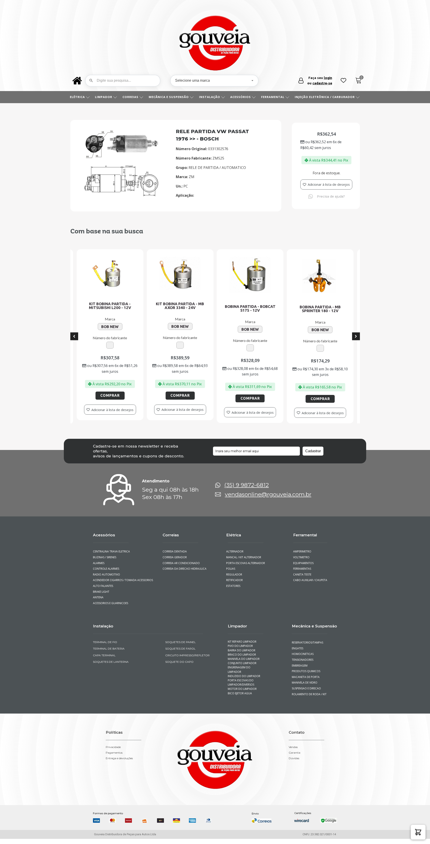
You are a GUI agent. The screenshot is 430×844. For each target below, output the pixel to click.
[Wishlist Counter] (343, 80)
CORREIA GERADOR (175, 562)
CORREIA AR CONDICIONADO (181, 568)
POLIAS (230, 574)
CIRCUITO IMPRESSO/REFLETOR (187, 660)
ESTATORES (233, 591)
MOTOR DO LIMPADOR (242, 694)
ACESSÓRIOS (240, 97)
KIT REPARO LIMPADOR (242, 647)
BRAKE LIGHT (101, 597)
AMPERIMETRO (302, 557)
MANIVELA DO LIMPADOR (244, 664)
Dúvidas (294, 763)
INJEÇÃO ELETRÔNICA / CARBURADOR (325, 97)
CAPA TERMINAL (104, 660)
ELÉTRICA (77, 97)
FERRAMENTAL (272, 97)
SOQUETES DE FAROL (180, 654)
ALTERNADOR (234, 557)
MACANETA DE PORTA (306, 682)
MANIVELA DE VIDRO (304, 688)
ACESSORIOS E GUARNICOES (110, 608)
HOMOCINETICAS (303, 659)
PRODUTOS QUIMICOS (306, 676)
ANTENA (98, 602)
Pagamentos (114, 758)
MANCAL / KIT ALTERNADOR (243, 562)
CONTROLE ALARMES (106, 574)
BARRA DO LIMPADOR (241, 655)
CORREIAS (130, 97)
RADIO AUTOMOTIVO (106, 580)
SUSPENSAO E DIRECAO (306, 693)
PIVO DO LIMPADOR (240, 651)
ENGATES (297, 653)
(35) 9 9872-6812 (246, 490)
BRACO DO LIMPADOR (242, 660)
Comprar (136, 398)
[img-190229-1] (122, 194)
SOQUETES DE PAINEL (180, 647)
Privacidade (113, 752)
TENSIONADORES (302, 665)
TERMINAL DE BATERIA (109, 654)
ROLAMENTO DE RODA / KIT (309, 699)
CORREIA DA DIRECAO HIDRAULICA (184, 574)
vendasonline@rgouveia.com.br (268, 500)
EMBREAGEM (299, 671)
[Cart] (358, 81)
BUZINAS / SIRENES (104, 562)
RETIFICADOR (234, 585)
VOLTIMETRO (301, 562)
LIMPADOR (103, 97)
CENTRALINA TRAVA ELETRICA (111, 557)
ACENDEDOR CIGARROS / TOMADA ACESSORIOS (123, 585)
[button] (418, 832)
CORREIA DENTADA (175, 557)
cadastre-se (322, 83)
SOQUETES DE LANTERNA (111, 667)
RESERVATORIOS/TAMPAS (307, 648)
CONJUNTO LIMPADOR (242, 668)
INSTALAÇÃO (209, 97)
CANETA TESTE (302, 580)
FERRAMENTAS (302, 574)
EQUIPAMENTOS (303, 568)
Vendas (293, 752)
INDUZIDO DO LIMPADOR (244, 681)
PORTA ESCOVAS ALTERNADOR (245, 568)
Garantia (294, 758)
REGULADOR (234, 580)
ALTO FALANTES (103, 591)
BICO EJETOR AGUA (240, 698)
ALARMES (98, 568)
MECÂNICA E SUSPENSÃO (169, 97)
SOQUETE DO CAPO (179, 667)
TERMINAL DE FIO (105, 647)
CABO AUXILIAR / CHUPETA (310, 585)
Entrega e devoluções (119, 763)
